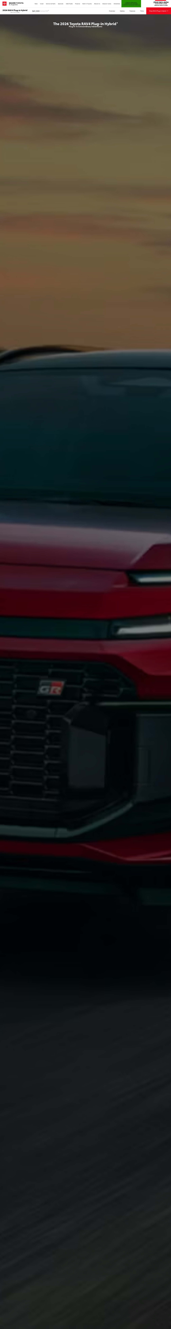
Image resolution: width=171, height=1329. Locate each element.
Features (132, 11)
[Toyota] (4, 4)
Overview (112, 11)
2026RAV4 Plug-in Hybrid (14, 10)
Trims (142, 11)
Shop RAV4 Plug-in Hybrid (157, 11)
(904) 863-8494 (161, 2)
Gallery (122, 11)
